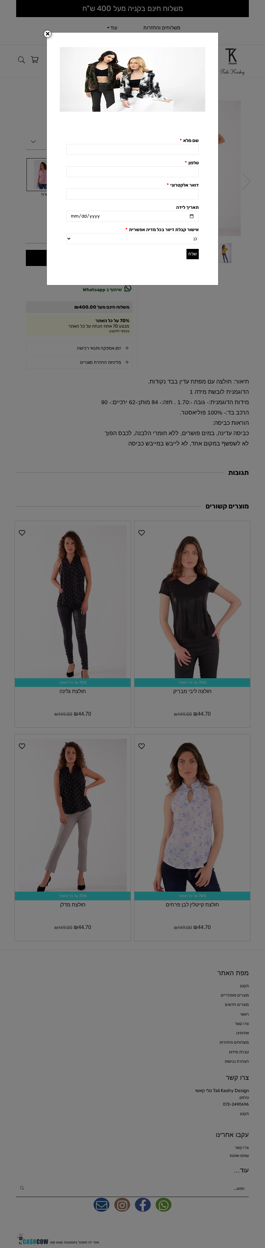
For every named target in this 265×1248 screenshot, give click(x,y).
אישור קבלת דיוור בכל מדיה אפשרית (162, 229)
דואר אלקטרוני (183, 185)
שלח (192, 254)
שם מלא (189, 140)
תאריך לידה (187, 207)
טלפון (192, 163)
